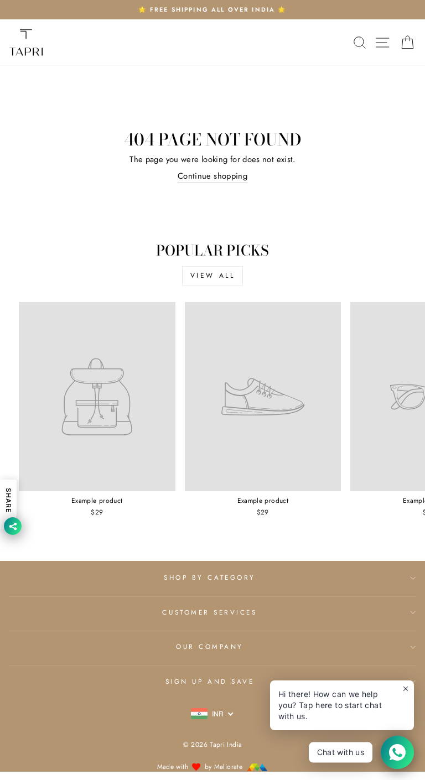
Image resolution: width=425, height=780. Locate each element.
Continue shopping (212, 176)
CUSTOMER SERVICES (209, 612)
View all (212, 275)
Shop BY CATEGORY (210, 577)
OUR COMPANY (209, 646)
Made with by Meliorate (201, 767)
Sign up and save (210, 681)
